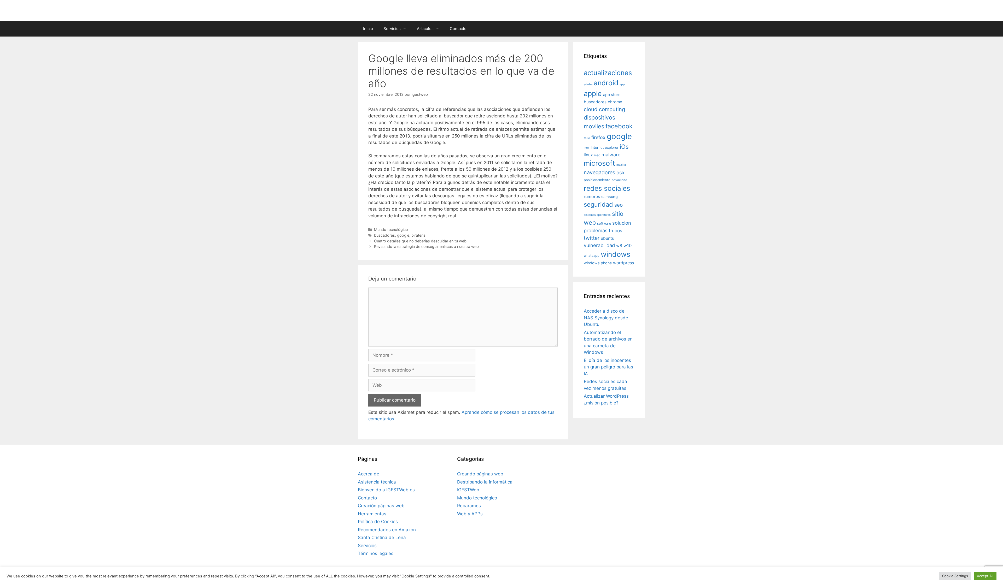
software (604, 223)
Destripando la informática (484, 482)
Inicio (368, 28)
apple (593, 93)
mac (597, 155)
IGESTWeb (468, 489)
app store (612, 94)
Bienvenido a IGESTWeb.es (386, 489)
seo (618, 205)
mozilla (621, 164)
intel (587, 148)
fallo (587, 138)
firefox (598, 137)
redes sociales (607, 188)
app (622, 84)
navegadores (599, 172)
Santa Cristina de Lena (382, 537)
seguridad (598, 204)
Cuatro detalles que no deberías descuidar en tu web (420, 241)
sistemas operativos (597, 215)
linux (588, 154)
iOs (624, 146)
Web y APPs (470, 513)
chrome (615, 101)
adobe (588, 84)
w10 (627, 245)
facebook (619, 126)
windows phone (598, 263)
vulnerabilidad (599, 245)
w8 (619, 245)
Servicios (392, 28)
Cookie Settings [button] (955, 576)
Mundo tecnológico (391, 229)
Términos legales (375, 553)
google (403, 235)
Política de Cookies (378, 521)
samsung (609, 196)
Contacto (458, 28)
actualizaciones (608, 73)
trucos (615, 230)
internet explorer (605, 147)
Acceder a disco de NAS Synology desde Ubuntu (606, 317)
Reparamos (469, 505)
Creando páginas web (480, 473)
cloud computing (604, 109)
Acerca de (368, 473)
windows (615, 254)
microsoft (599, 163)
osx (620, 172)
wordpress (623, 262)
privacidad (619, 180)
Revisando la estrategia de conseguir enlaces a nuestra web (426, 246)
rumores (592, 196)
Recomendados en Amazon (387, 529)
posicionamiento (597, 180)
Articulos (425, 28)
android (606, 83)
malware (611, 154)
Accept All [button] (985, 576)
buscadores (384, 235)
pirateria (418, 235)
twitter (591, 238)
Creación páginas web (381, 505)
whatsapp (591, 256)
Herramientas (372, 513)
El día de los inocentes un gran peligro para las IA (608, 367)
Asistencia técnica (377, 482)
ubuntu (607, 238)
